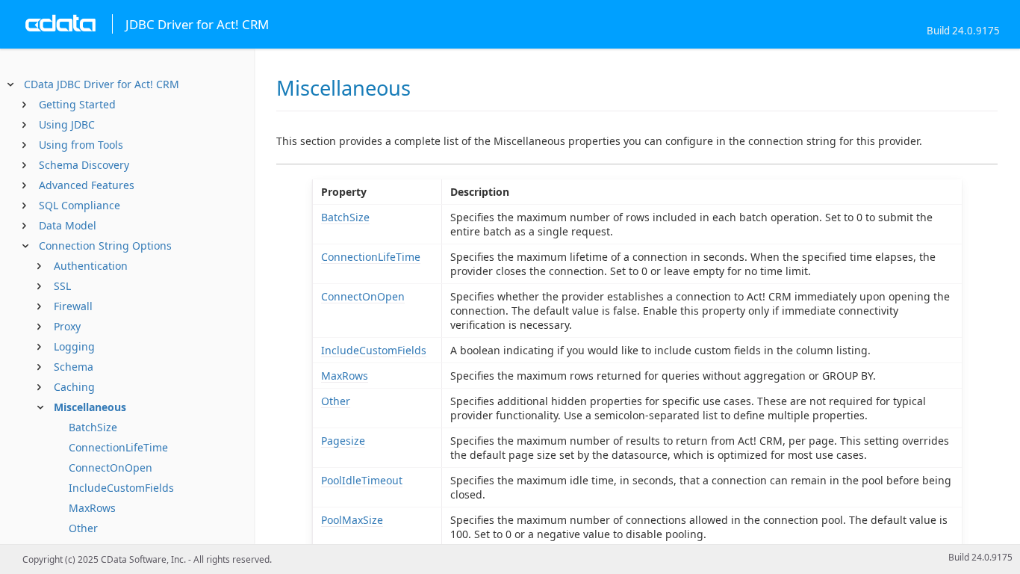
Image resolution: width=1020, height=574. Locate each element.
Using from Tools (81, 145)
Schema (73, 366)
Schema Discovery (84, 165)
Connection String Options (105, 245)
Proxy (67, 326)
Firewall (73, 306)
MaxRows (92, 508)
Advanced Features (86, 185)
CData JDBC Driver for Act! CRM (101, 84)
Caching (74, 387)
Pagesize (343, 440)
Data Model (67, 225)
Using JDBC (67, 124)
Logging (74, 346)
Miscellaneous (90, 407)
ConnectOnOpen (110, 467)
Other (83, 528)
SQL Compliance (79, 205)
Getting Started (77, 104)
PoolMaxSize (352, 520)
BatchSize (93, 427)
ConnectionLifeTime (118, 447)
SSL (62, 286)
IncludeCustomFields (121, 488)
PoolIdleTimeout (361, 480)
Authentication (91, 266)
